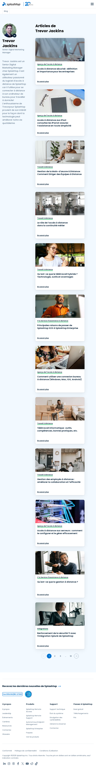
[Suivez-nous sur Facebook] (18, 764)
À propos (6, 704)
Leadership (6, 713)
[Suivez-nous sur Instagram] (9, 764)
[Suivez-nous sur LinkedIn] (4, 764)
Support (54, 704)
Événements (7, 717)
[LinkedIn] (14, 35)
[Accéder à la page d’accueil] (11, 4)
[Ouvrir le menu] (92, 4)
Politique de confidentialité (26, 751)
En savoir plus (43, 81)
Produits (30, 704)
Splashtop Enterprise (34, 728)
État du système (56, 713)
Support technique (57, 709)
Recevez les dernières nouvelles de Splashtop (29, 686)
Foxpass (29, 733)
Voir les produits (32, 737)
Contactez (6, 730)
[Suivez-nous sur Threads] (13, 764)
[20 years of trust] (27, 4)
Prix (75, 717)
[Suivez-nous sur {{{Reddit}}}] (32, 764)
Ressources (7, 726)
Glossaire (6, 734)
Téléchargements (81, 713)
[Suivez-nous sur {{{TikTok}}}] (36, 764)
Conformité (7, 751)
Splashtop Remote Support (33, 716)
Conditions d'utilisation (48, 751)
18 (71, 656)
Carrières (6, 722)
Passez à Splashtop (83, 704)
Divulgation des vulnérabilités (56, 718)
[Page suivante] (76, 656)
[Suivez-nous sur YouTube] (27, 764)
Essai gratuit (78, 709)
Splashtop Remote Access (33, 710)
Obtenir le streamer (58, 724)
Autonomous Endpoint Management (35, 723)
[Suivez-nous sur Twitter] (23, 764)
